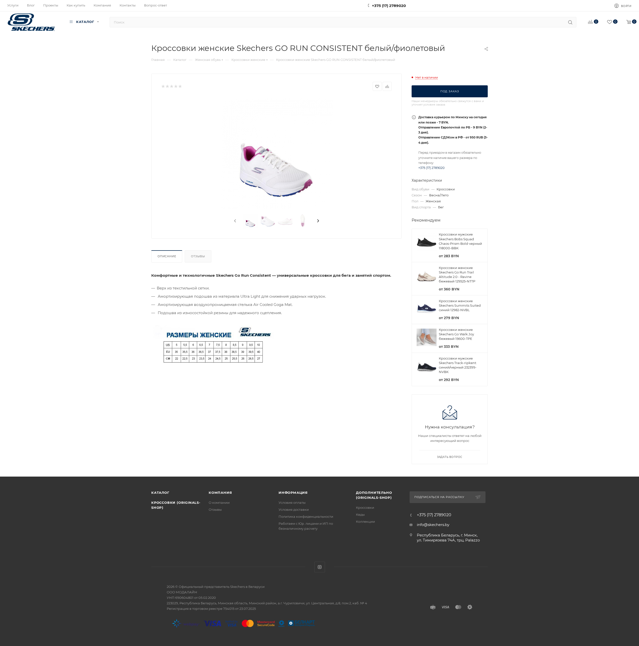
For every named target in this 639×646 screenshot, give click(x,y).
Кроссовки (365, 508)
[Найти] (570, 22)
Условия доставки (294, 510)
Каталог (160, 493)
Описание (167, 256)
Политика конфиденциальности (306, 516)
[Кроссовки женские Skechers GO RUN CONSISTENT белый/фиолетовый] (276, 153)
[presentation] (235, 221)
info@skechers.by (433, 524)
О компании (219, 503)
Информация (293, 493)
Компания (220, 493)
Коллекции (365, 521)
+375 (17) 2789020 (389, 5)
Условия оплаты (292, 503)
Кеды (360, 515)
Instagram (319, 567)
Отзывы (198, 256)
